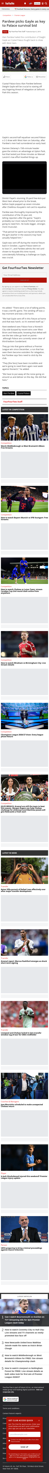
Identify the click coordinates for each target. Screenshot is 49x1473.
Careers (6, 1433)
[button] (2, 3)
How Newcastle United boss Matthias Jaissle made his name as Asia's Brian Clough (23, 1345)
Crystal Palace (24, 393)
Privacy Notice (32, 289)
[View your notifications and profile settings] (25, 3)
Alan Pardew (8, 393)
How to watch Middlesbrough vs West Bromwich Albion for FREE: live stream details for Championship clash (24, 1358)
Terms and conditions (11, 1408)
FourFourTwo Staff (18, 31)
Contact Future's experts (12, 1413)
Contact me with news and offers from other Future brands (25, 1440)
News (5, 32)
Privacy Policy (32, 1455)
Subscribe (37, 3)
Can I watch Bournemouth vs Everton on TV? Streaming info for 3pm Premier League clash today (24, 1320)
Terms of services (30, 286)
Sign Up (24, 1447)
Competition (7, 15)
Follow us (30, 77)
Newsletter (42, 77)
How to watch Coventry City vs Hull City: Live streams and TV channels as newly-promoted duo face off (24, 1333)
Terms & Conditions (22, 1457)
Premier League (19, 15)
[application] (24, 176)
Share (8, 77)
